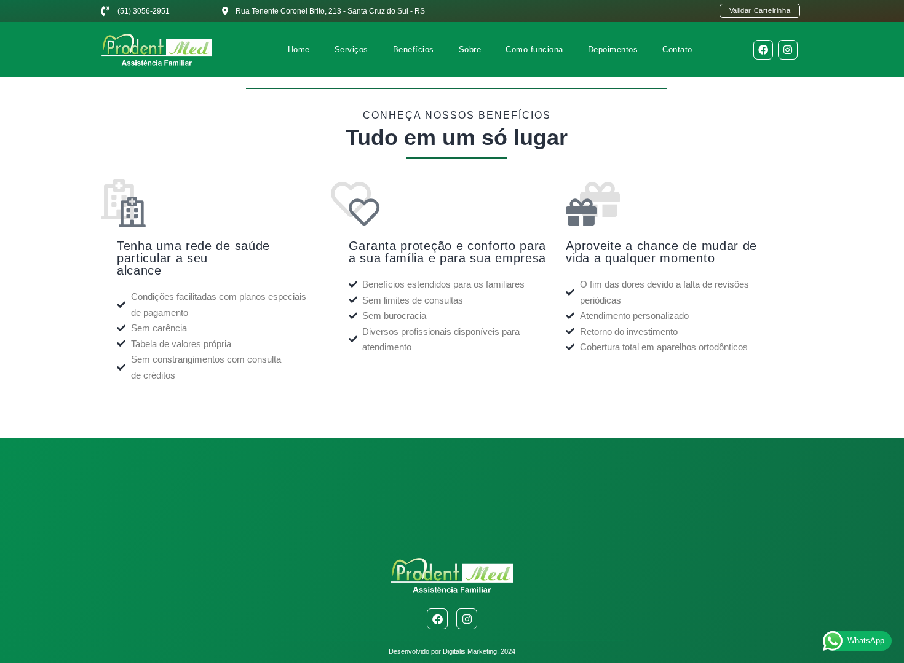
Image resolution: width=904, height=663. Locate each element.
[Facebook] (763, 50)
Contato (677, 49)
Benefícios (413, 49)
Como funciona (534, 49)
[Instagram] (788, 50)
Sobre (470, 49)
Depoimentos (613, 49)
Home (299, 49)
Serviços (351, 49)
